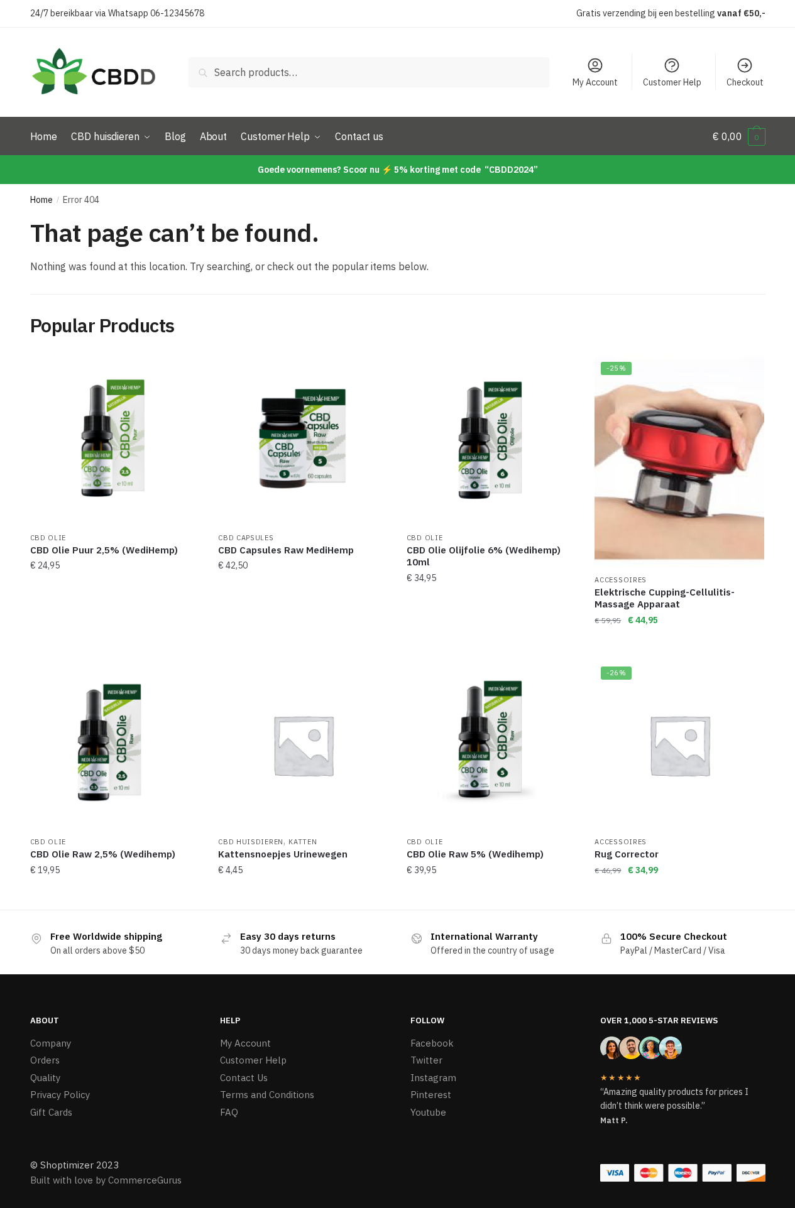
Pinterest (430, 1095)
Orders (45, 1060)
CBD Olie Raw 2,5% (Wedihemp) (102, 854)
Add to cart (114, 645)
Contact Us (244, 1078)
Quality (45, 1078)
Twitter (426, 1060)
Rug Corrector (627, 854)
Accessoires (621, 579)
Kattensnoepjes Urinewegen (283, 854)
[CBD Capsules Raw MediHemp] (303, 440)
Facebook (432, 1043)
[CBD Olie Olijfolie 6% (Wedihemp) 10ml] (491, 440)
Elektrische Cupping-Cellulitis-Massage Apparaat (665, 598)
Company (50, 1043)
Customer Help (672, 82)
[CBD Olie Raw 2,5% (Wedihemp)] (115, 745)
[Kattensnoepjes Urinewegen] (303, 745)
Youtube (428, 1112)
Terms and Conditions (267, 1095)
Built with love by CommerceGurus (106, 1180)
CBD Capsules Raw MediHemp (286, 550)
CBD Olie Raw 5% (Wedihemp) (475, 854)
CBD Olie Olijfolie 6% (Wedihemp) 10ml (484, 556)
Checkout (745, 82)
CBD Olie (48, 537)
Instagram (433, 1078)
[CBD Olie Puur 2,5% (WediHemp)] (115, 440)
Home (41, 199)
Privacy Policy (60, 1095)
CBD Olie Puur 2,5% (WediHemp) (104, 550)
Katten (302, 841)
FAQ (229, 1112)
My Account (595, 82)
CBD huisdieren (250, 841)
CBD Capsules (245, 537)
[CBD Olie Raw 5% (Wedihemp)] (491, 745)
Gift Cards (51, 1112)
